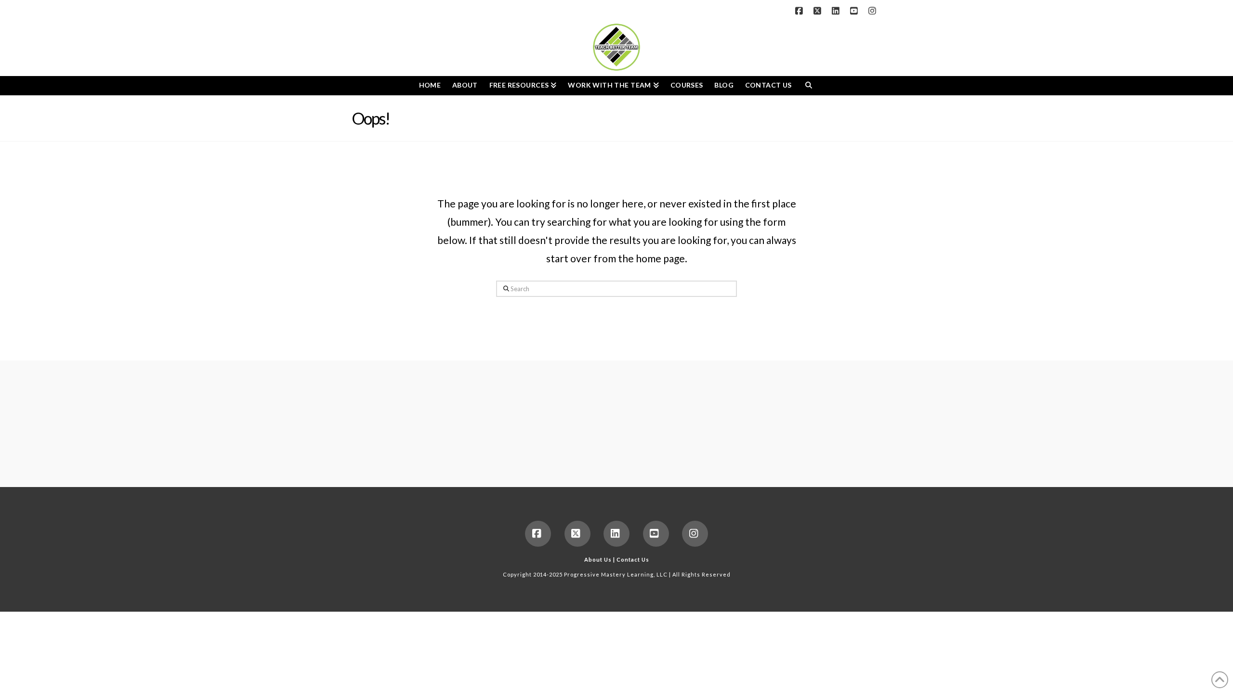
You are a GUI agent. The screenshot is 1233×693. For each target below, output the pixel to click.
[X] (818, 10)
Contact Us (632, 559)
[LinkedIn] (837, 10)
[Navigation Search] (808, 85)
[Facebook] (800, 10)
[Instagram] (873, 10)
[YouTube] (855, 10)
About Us (598, 559)
